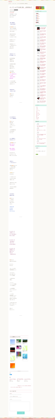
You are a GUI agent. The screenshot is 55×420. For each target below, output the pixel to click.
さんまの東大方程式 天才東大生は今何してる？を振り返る (43, 77)
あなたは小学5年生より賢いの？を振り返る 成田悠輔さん (18, 343)
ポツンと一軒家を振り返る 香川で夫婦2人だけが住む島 (43, 86)
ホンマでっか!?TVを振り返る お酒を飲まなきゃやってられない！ (27, 379)
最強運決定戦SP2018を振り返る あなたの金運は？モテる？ (43, 59)
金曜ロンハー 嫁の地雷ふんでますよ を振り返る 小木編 (18, 349)
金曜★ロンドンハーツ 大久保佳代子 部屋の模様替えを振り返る (43, 62)
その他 (37, 108)
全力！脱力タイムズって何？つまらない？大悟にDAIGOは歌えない (43, 68)
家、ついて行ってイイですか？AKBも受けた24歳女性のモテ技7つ (43, 34)
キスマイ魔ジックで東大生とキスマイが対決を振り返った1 (43, 37)
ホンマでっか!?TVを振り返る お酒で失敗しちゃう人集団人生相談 (13, 379)
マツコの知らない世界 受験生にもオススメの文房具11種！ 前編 (43, 98)
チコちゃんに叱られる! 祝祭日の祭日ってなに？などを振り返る (12, 353)
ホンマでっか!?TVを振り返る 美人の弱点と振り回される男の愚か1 (43, 71)
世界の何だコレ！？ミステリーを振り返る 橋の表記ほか (24, 385)
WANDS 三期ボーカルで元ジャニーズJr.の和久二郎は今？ (43, 49)
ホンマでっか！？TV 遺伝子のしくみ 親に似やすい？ (43, 31)
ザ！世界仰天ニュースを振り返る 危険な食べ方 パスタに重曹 (43, 95)
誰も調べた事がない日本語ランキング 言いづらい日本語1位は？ (43, 53)
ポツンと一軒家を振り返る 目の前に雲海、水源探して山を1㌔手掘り (25, 343)
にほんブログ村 (37, 16)
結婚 (36, 116)
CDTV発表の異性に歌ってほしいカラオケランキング (12, 368)
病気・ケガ (37, 115)
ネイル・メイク (38, 110)
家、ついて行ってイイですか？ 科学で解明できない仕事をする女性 (43, 65)
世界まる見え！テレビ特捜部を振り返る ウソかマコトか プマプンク (25, 351)
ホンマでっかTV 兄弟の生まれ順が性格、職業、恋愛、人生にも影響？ (43, 28)
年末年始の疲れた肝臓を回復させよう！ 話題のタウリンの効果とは (20, 379)
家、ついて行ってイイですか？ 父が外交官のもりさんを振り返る (43, 74)
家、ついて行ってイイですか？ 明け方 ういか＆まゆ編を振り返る (43, 43)
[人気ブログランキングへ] (37, 22)
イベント (37, 109)
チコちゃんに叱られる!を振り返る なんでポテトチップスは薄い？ (12, 345)
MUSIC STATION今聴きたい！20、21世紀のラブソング (12, 361)
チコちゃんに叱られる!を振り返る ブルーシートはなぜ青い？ (25, 359)
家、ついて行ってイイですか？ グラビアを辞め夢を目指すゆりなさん (43, 101)
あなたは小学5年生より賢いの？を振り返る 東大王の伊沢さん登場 (43, 89)
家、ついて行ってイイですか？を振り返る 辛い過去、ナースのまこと (43, 80)
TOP (10, 3)
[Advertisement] (21, 107)
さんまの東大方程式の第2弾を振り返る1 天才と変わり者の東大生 (43, 40)
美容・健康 (37, 117)
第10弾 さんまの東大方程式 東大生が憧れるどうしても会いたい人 (43, 46)
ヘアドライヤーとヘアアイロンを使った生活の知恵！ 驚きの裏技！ (43, 56)
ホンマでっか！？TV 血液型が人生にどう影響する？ (43, 83)
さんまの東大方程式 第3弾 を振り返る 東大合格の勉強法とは (43, 92)
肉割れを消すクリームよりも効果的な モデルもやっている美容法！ (18, 357)
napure (10, 1)
